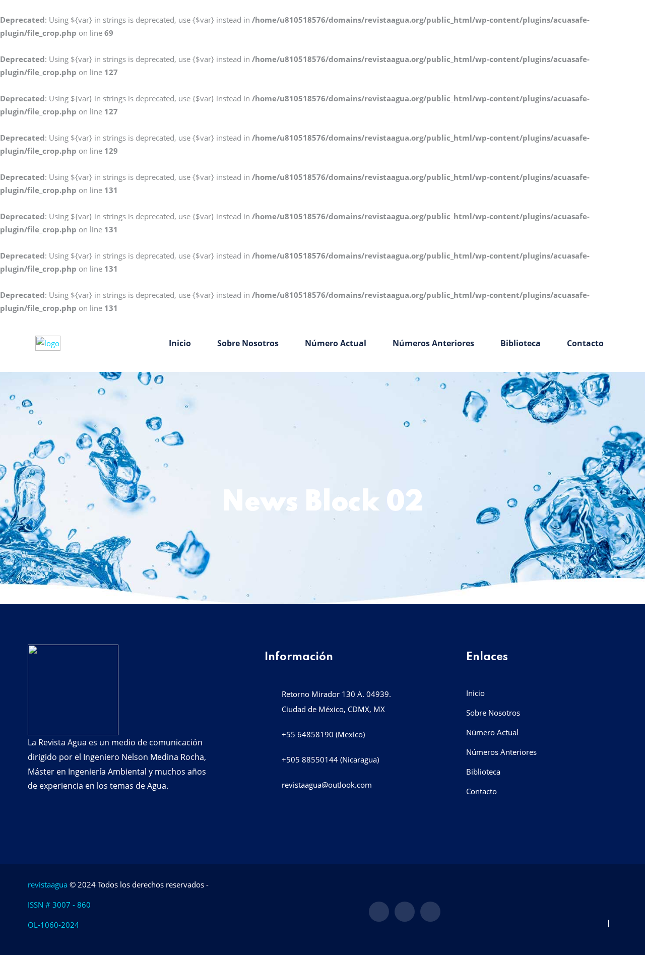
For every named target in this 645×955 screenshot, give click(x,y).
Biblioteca (520, 343)
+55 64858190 (308, 734)
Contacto (585, 343)
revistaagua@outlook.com (327, 785)
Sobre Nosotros (248, 343)
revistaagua (48, 884)
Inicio (180, 343)
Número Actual (335, 343)
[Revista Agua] (47, 342)
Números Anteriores (433, 343)
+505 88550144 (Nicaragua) (330, 759)
